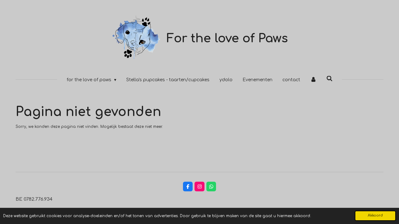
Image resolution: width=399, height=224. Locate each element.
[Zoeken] (329, 78)
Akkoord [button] (375, 215)
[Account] (313, 79)
